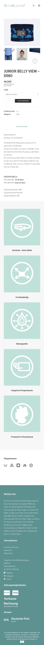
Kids (17, 114)
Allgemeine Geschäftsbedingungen (16, 560)
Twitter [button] (8, 579)
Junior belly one (21, 513)
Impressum (8, 550)
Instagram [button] (10, 576)
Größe (6, 90)
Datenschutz (8, 553)
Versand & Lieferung (11, 569)
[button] (39, 5)
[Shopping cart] (32, 5)
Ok (22, 642)
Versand (9, 85)
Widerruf (7, 563)
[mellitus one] (14, 5)
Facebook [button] (9, 573)
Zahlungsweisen (9, 566)
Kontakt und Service (11, 547)
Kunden (34, 528)
